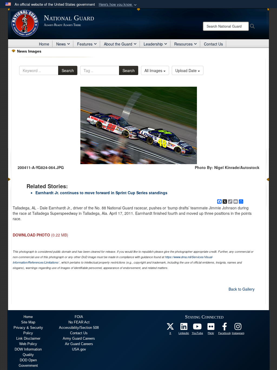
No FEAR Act (79, 322)
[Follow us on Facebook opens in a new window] (224, 328)
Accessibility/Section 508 (79, 328)
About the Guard (118, 44)
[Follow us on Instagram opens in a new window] (238, 328)
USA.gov (79, 349)
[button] (118, 4)
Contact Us (213, 44)
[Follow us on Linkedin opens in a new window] (184, 328)
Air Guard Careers (79, 344)
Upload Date (186, 70)
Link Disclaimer (28, 338)
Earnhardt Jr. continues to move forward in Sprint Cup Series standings (101, 192)
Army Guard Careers (79, 338)
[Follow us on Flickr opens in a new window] (211, 328)
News (61, 44)
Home (44, 44)
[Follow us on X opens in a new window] (170, 328)
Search (68, 70)
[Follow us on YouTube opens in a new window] (197, 328)
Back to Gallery (242, 289)
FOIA (79, 317)
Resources (183, 44)
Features (85, 44)
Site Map (28, 322)
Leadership (153, 44)
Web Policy (28, 344)
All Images (153, 70)
